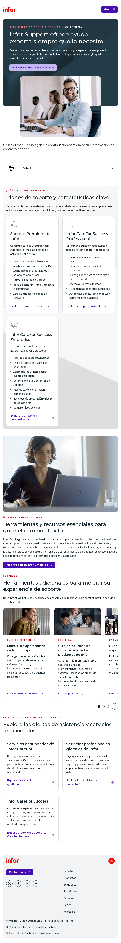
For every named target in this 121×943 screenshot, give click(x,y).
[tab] (99, 706)
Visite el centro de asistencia (31, 68)
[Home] (9, 9)
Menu (107, 9)
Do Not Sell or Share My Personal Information (31, 927)
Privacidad (11, 921)
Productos (70, 878)
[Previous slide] (92, 706)
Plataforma (70, 891)
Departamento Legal (31, 921)
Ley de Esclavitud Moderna (59, 921)
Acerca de (69, 912)
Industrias (69, 871)
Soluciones (70, 885)
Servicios (69, 898)
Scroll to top (111, 861)
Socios (67, 905)
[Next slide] (115, 706)
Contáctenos (17, 872)
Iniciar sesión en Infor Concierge (27, 565)
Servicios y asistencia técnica (35, 27)
